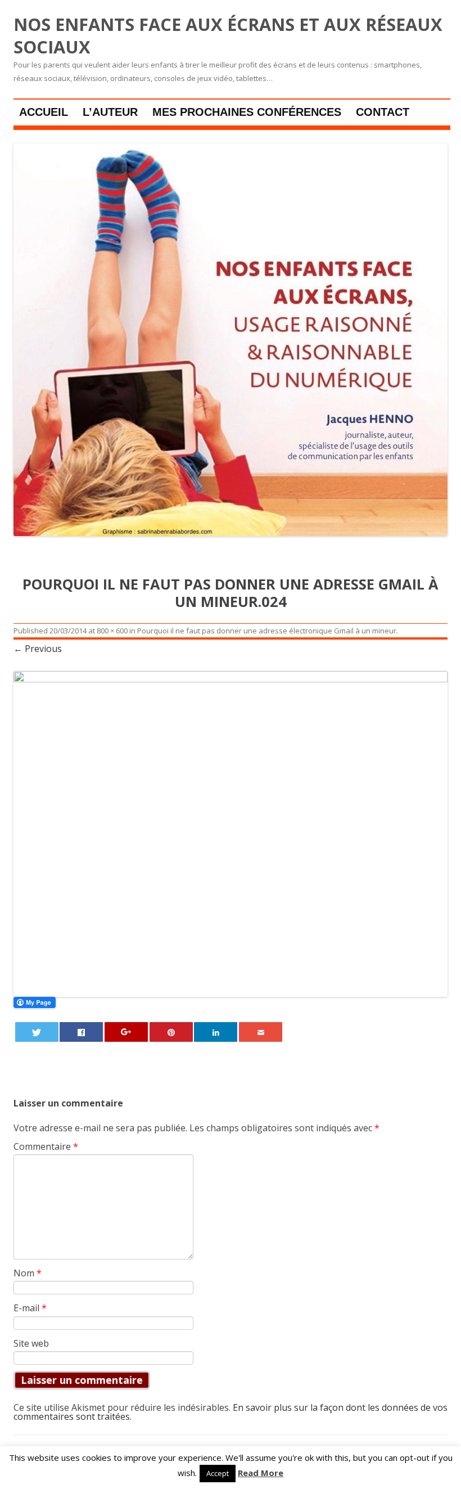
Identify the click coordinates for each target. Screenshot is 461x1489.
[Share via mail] (260, 1032)
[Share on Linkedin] (215, 1032)
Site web (31, 1343)
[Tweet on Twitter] (36, 1032)
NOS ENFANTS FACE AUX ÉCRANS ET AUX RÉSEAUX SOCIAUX (227, 36)
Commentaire (45, 1146)
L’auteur (110, 112)
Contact (382, 112)
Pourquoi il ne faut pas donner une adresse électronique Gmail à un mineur (266, 631)
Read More (260, 1473)
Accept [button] (217, 1473)
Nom (27, 1273)
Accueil (43, 112)
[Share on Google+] (126, 1032)
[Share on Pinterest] (171, 1032)
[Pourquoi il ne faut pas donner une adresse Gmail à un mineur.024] (230, 834)
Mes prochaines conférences (246, 112)
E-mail (30, 1308)
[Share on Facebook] (81, 1032)
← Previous (37, 648)
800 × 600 (112, 631)
